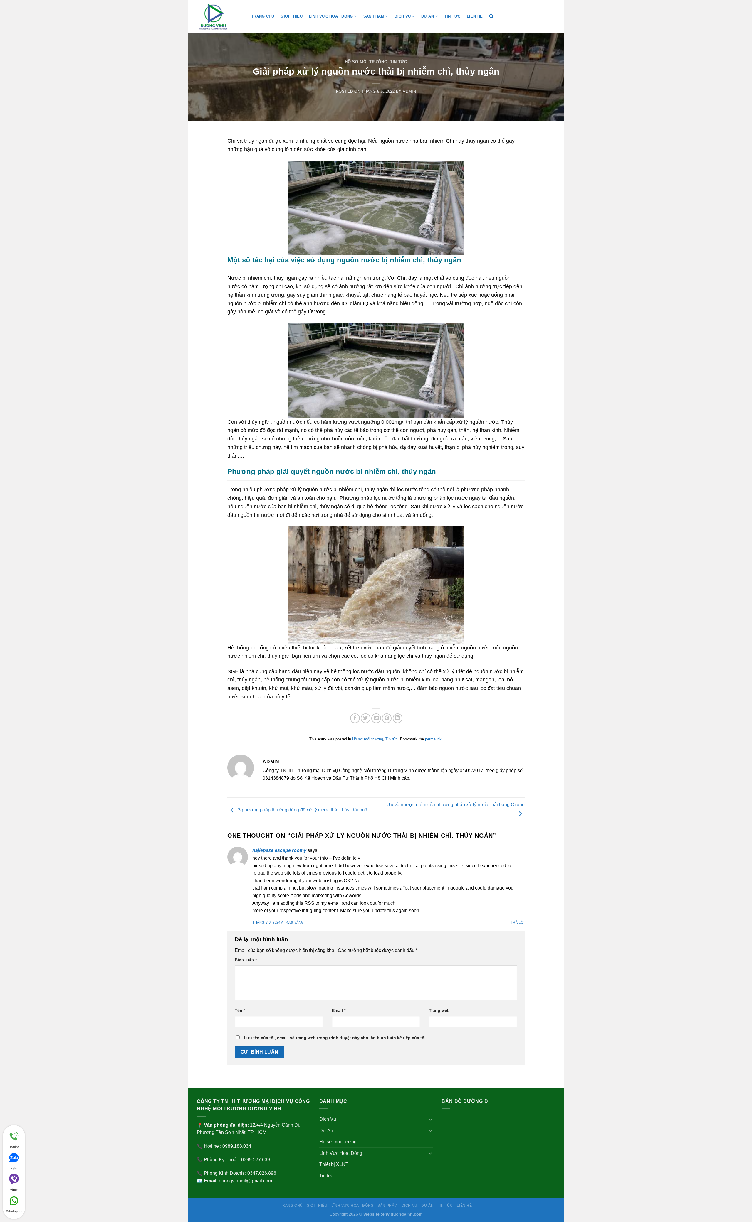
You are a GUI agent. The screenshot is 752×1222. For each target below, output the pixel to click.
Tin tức (398, 62)
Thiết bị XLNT (333, 1164)
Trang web (439, 1010)
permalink (433, 739)
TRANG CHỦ (262, 16)
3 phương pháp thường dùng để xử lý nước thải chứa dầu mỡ (302, 810)
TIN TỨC (452, 16)
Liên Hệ (475, 16)
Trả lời (518, 922)
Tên (240, 1010)
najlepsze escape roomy (279, 850)
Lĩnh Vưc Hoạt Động (331, 16)
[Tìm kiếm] (491, 16)
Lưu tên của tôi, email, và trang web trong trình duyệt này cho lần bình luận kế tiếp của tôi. (335, 1037)
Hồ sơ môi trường (366, 62)
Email (338, 1010)
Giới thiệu (292, 16)
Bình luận (246, 960)
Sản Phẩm (373, 16)
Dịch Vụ (403, 16)
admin (409, 91)
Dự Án (427, 16)
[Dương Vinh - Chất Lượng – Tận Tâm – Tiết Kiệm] (219, 16)
